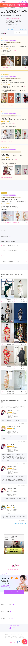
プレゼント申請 (14, 591)
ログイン (22, 2)
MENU (26, 2)
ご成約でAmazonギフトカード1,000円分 (7, 40)
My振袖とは (13, 634)
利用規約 (21, 636)
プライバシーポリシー (9, 637)
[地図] (15, 50)
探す (19, 2)
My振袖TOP (7, 634)
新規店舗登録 (21, 637)
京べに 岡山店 (10, 444)
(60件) (8, 121)
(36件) (8, 48)
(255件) (8, 157)
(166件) (8, 84)
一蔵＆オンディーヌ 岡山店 (13, 410)
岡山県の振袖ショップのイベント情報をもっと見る (17, 29)
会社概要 (16, 637)
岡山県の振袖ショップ (22, 7)
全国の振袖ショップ (14, 7)
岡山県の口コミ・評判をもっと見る (20, 523)
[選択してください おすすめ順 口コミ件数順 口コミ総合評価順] (20, 32)
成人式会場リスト (15, 636)
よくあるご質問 (7, 636)
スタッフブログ (19, 634)
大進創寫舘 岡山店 (11, 466)
